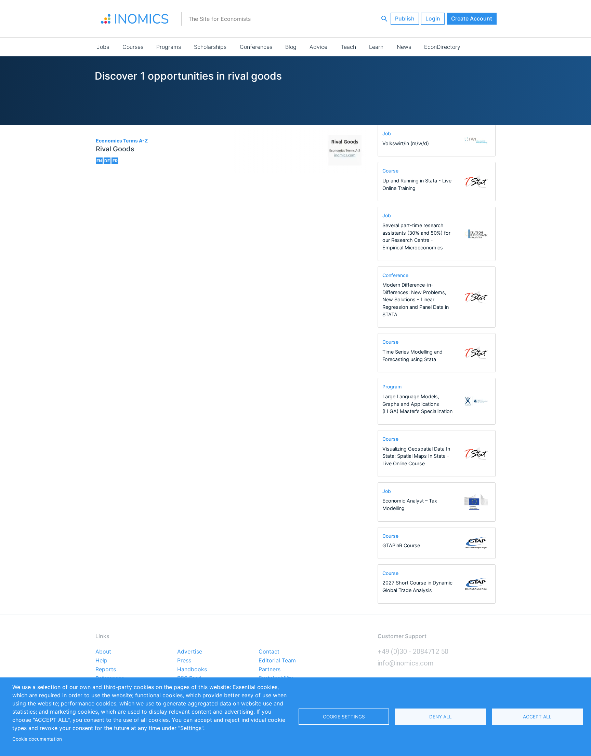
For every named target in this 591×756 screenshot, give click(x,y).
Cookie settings (344, 716)
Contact (269, 652)
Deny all (440, 716)
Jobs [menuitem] (103, 46)
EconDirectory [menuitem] (442, 46)
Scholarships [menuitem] (210, 46)
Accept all (537, 716)
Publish (405, 18)
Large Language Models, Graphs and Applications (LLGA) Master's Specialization (417, 404)
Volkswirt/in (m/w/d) (405, 143)
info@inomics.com (406, 663)
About (103, 652)
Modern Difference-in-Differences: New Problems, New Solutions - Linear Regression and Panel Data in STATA (415, 299)
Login (432, 18)
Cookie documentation (37, 739)
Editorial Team (277, 661)
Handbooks (192, 669)
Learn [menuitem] (376, 46)
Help (101, 661)
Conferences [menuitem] (256, 46)
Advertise (189, 652)
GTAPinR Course (401, 545)
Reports (105, 669)
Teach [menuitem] (348, 46)
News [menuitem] (404, 46)
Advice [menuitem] (318, 46)
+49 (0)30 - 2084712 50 (413, 651)
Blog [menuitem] (291, 46)
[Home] (135, 19)
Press (184, 661)
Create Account (471, 18)
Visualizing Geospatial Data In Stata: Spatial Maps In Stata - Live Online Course (416, 456)
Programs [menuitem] (168, 46)
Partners (269, 669)
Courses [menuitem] (132, 46)
